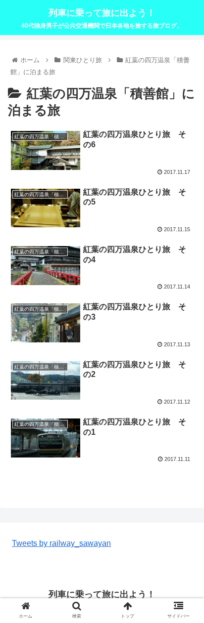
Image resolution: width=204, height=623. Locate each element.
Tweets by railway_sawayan (61, 543)
